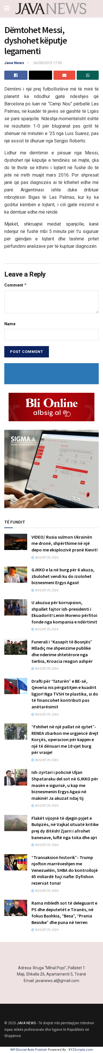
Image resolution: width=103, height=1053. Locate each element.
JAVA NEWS (26, 1023)
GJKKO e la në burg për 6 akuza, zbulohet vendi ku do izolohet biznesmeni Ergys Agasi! (62, 576)
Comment (15, 285)
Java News (14, 63)
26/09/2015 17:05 (47, 63)
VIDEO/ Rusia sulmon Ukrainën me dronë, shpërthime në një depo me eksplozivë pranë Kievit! (64, 543)
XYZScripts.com (80, 1050)
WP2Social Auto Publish (28, 1050)
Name (9, 324)
